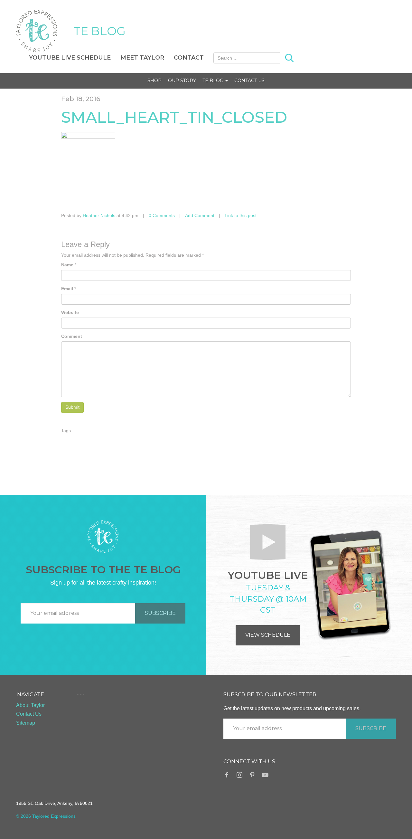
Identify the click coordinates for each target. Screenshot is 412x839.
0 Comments (162, 215)
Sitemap (25, 723)
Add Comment (199, 215)
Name (67, 264)
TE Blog (213, 80)
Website (70, 312)
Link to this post (241, 215)
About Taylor (30, 705)
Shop (154, 80)
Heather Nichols (99, 215)
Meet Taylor (142, 57)
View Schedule (267, 635)
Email (67, 288)
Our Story (182, 80)
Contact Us (249, 80)
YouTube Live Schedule (70, 57)
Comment (71, 336)
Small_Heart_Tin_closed (174, 117)
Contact (189, 57)
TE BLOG (99, 31)
